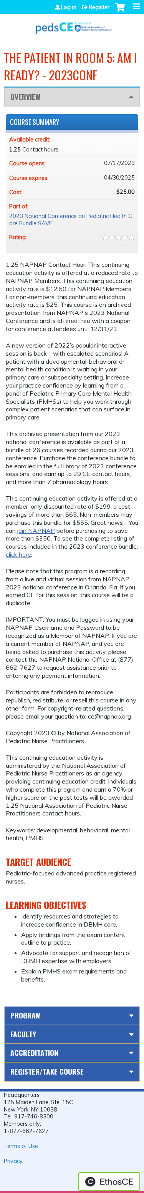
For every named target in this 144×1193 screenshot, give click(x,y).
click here (18, 554)
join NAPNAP (36, 530)
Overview (25, 96)
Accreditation (34, 1052)
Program (25, 1015)
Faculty (23, 1034)
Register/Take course (47, 1071)
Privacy (13, 1161)
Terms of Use (21, 1146)
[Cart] (120, 11)
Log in (68, 7)
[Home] (72, 24)
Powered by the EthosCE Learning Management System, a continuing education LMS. (109, 1181)
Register (99, 7)
